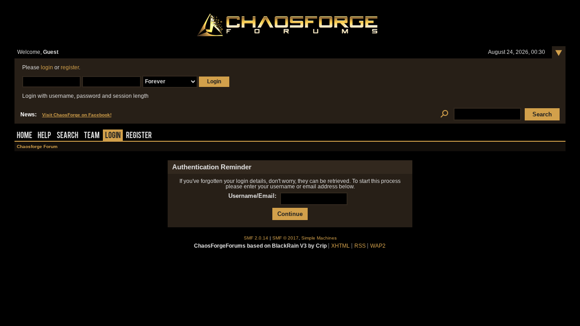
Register (139, 136)
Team (92, 136)
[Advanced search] (444, 114)
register (70, 67)
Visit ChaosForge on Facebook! (76, 114)
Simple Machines (319, 237)
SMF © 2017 (285, 237)
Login (113, 136)
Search (67, 136)
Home (24, 136)
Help (44, 136)
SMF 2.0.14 (256, 237)
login (47, 67)
